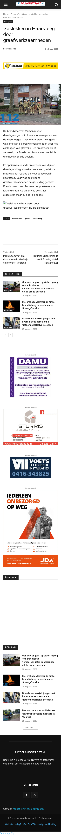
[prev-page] (5, 335)
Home (6, 14)
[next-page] (10, 335)
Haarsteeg (37, 218)
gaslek (27, 218)
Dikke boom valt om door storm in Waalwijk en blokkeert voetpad (15, 259)
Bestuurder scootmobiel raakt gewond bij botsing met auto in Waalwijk (38, 713)
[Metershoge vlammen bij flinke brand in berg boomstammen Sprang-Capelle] (11, 306)
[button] (7, 833)
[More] (48, 75)
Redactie (12, 48)
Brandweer (17, 218)
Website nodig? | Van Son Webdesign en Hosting (30, 824)
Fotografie (15, 14)
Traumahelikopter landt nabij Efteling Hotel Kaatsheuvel (45, 259)
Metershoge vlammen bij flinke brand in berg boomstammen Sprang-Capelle (38, 305)
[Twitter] (34, 795)
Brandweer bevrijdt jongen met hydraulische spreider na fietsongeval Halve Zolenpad (38, 321)
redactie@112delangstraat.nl (28, 808)
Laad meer (29, 727)
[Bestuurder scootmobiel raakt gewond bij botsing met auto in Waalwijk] (11, 714)
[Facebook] (26, 795)
